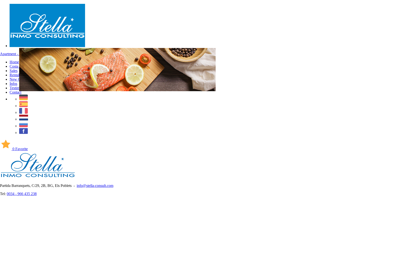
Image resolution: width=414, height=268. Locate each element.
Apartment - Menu (14, 54)
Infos (13, 84)
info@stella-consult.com (95, 186)
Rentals (15, 75)
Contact (15, 92)
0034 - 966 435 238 (22, 194)
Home (14, 62)
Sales (13, 71)
